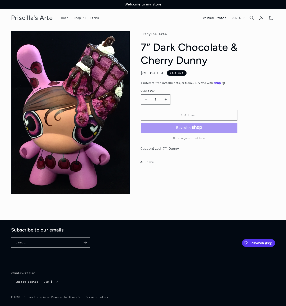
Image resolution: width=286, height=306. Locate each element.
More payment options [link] (189, 137)
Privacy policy (97, 297)
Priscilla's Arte (37, 297)
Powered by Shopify (66, 297)
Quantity (148, 90)
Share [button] (149, 161)
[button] (251, 18)
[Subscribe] (85, 242)
